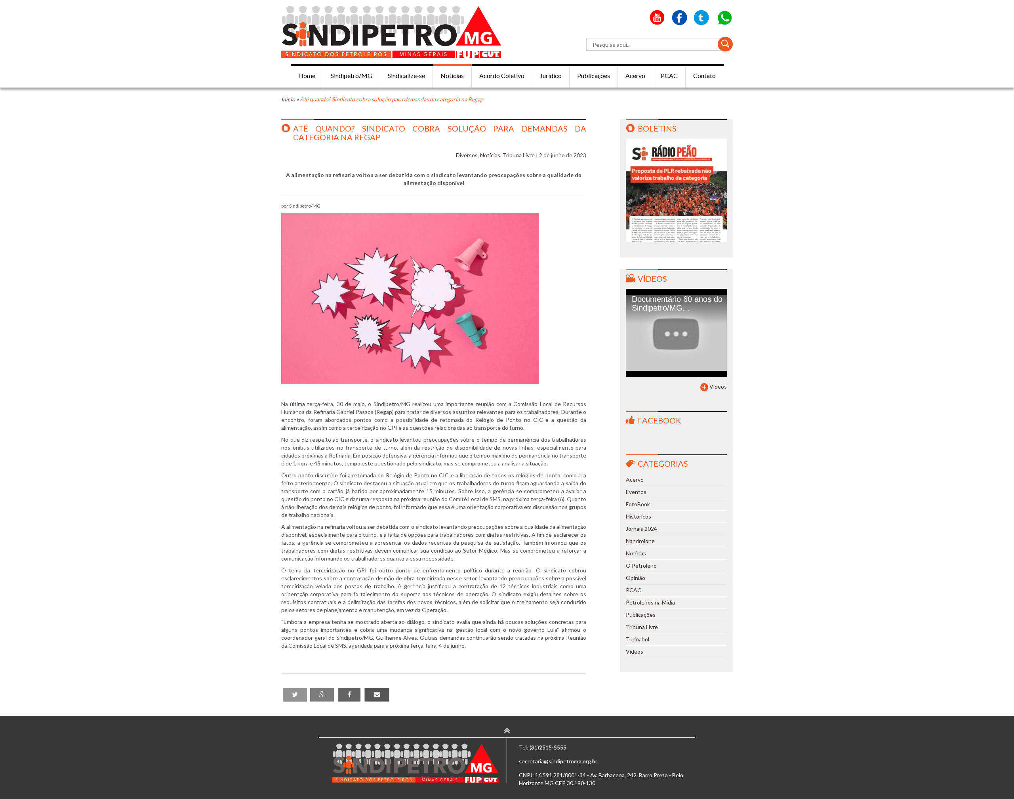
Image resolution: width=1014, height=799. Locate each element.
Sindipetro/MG (351, 75)
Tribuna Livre (519, 155)
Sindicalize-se (406, 75)
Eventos (636, 491)
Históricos (638, 516)
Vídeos (652, 278)
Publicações (593, 75)
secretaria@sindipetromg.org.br (558, 761)
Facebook (659, 420)
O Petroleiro (641, 565)
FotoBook (638, 504)
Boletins (657, 128)
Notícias (452, 75)
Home (306, 75)
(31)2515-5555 (548, 747)
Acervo (635, 75)
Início (288, 99)
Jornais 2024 (641, 528)
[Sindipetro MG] (391, 32)
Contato (704, 75)
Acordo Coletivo (501, 75)
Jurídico (551, 75)
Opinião (635, 577)
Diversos (467, 155)
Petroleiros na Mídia (650, 602)
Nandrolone (640, 541)
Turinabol (637, 639)
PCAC (669, 75)
